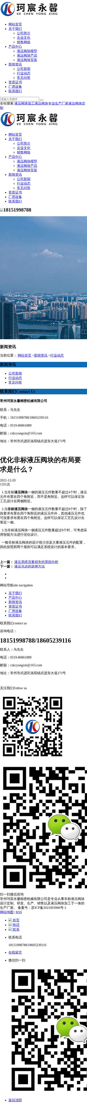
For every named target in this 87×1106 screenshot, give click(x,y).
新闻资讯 (15, 64)
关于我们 (15, 29)
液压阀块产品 (27, 55)
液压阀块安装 (27, 60)
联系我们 (15, 91)
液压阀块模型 (27, 51)
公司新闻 (23, 69)
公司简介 (23, 33)
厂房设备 (15, 86)
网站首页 (15, 24)
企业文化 (23, 37)
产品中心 (15, 46)
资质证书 (15, 82)
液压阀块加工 (24, 103)
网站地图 (7, 912)
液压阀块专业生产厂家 (51, 103)
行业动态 (23, 73)
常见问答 (23, 77)
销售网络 (23, 42)
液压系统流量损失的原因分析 (36, 562)
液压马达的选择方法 (29, 566)
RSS (19, 912)
